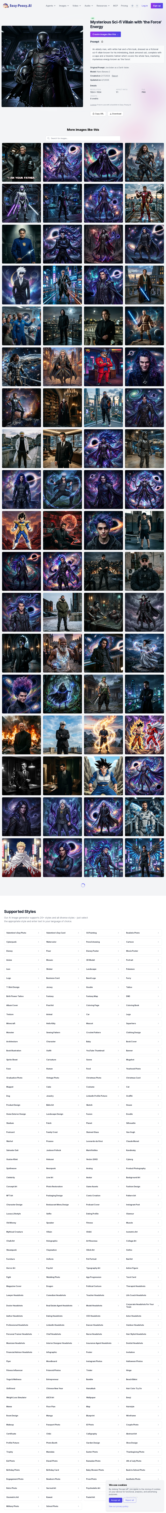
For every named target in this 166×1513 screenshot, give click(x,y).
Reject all (130, 1500)
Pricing (124, 5)
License (93, 105)
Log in (145, 5)
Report (115, 76)
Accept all (115, 1500)
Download (116, 114)
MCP (115, 5)
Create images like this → (105, 34)
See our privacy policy (118, 1506)
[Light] (137, 5)
